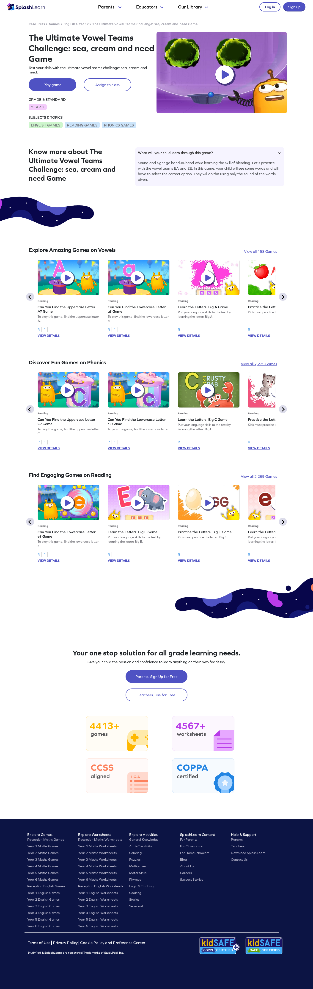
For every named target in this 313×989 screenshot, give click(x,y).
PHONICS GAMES (119, 125)
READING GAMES (82, 125)
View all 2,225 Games (259, 364)
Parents (106, 6)
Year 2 (84, 24)
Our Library (190, 6)
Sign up (294, 7)
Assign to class (107, 85)
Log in (270, 7)
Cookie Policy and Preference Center (112, 943)
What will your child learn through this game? (175, 153)
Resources (37, 24)
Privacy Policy (65, 943)
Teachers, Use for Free (156, 695)
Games (54, 24)
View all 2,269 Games (259, 476)
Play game (52, 85)
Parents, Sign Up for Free (156, 676)
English (69, 24)
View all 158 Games (260, 251)
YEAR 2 (37, 107)
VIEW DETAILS (49, 335)
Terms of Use (40, 943)
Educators (146, 6)
